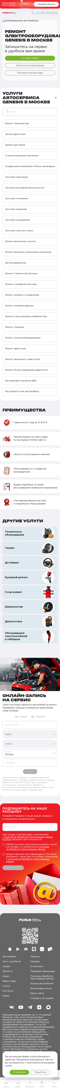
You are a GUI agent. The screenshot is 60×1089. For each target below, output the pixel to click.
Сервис (6, 966)
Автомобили (9, 957)
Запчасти (7, 971)
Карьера (35, 962)
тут (40, 790)
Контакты (7, 991)
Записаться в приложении (30, 65)
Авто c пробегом (11, 962)
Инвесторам (9, 981)
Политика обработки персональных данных (42, 977)
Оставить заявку (30, 58)
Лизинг (6, 996)
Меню (54, 1086)
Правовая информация (42, 971)
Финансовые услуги (41, 988)
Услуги (6, 986)
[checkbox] (30, 847)
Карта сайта (37, 993)
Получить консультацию (30, 73)
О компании (36, 966)
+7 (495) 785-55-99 (47, 13)
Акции (5, 976)
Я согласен (19, 1072)
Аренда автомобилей (41, 984)
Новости (35, 957)
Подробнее (40, 1072)
